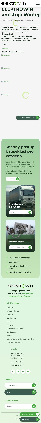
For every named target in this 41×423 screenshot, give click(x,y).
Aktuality (10, 325)
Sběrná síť (10, 314)
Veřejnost (10, 307)
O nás (9, 321)
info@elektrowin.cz (17, 365)
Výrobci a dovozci (13, 311)
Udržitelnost (11, 318)
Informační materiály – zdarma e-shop (20, 339)
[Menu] (38, 3)
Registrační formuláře (14, 342)
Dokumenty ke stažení (15, 328)
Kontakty (10, 335)
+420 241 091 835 (16, 362)
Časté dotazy (11, 332)
